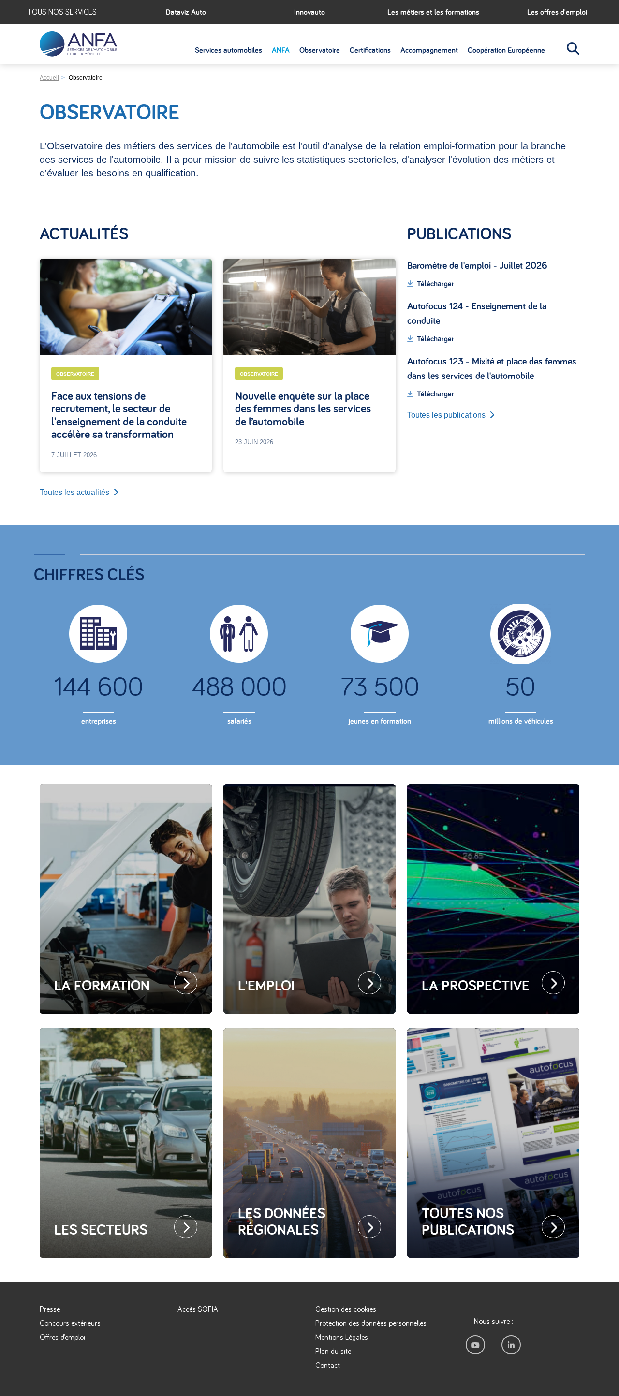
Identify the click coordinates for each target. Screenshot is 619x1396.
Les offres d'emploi (557, 12)
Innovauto (309, 12)
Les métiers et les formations (433, 12)
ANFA (281, 50)
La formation (102, 986)
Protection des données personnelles (371, 1323)
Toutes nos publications (468, 1222)
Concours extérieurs (70, 1323)
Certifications (370, 50)
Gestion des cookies (345, 1309)
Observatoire (319, 50)
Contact (327, 1365)
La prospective (476, 986)
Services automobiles (228, 50)
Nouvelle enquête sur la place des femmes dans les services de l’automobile (303, 409)
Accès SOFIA (197, 1309)
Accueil (49, 77)
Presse (50, 1309)
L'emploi (266, 986)
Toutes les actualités (74, 492)
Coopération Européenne (506, 50)
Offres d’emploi (62, 1337)
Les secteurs (100, 1230)
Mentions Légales (341, 1337)
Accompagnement (429, 50)
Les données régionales (281, 1222)
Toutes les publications (446, 415)
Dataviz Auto (186, 12)
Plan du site (333, 1351)
